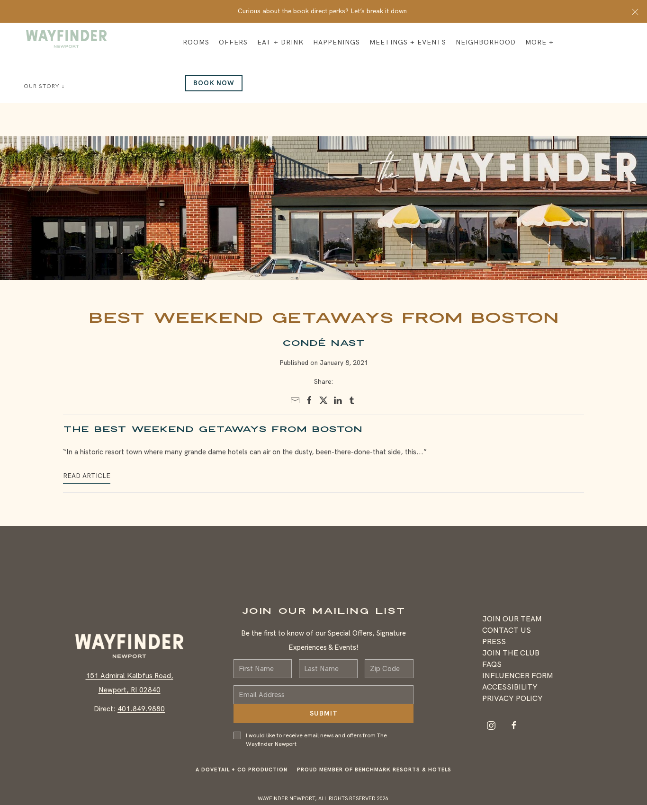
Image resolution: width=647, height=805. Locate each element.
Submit (324, 721)
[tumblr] (352, 400)
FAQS (492, 667)
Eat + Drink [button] (280, 42)
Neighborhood (486, 42)
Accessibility (510, 690)
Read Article (86, 476)
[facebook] (309, 400)
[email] (295, 400)
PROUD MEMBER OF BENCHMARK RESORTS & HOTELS (374, 777)
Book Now (213, 83)
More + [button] (539, 42)
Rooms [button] (196, 42)
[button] (635, 11)
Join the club (510, 656)
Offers (233, 42)
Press (494, 645)
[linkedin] (337, 400)
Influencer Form (517, 679)
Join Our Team (512, 622)
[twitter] (323, 400)
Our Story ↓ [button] (44, 86)
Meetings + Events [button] (407, 42)
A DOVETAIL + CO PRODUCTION (242, 777)
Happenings (336, 42)
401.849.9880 (141, 712)
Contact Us (506, 633)
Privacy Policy (512, 702)
